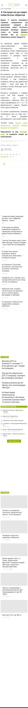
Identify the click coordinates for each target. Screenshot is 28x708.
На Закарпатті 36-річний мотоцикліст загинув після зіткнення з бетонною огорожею (12, 268)
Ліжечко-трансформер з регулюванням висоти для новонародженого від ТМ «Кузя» (12, 591)
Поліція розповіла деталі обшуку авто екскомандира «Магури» (13, 385)
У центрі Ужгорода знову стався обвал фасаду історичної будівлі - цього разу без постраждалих (14, 242)
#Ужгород (3, 145)
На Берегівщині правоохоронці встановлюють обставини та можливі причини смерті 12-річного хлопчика (13, 397)
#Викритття (15, 145)
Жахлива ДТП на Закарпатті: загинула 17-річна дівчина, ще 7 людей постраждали (13, 365)
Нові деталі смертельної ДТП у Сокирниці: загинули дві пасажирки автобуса (13, 375)
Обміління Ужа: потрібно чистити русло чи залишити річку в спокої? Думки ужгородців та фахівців (12, 292)
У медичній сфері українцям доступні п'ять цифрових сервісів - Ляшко (12, 218)
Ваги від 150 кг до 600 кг (12, 615)
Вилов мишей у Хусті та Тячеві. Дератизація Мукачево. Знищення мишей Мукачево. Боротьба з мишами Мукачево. (13, 562)
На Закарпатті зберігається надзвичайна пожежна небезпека (12, 304)
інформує (23, 35)
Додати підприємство (14, 441)
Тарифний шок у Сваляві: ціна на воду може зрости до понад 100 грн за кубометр (13, 280)
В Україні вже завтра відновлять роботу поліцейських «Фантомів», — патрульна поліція (12, 254)
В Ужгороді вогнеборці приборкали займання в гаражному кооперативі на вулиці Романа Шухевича (12, 230)
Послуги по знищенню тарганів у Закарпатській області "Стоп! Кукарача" (12, 512)
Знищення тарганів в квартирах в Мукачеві (10, 536)
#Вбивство (9, 145)
